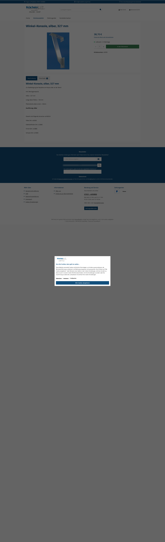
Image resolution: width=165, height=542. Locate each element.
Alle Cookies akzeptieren (82, 283)
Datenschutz (59, 278)
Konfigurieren (73, 278)
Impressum (66, 278)
